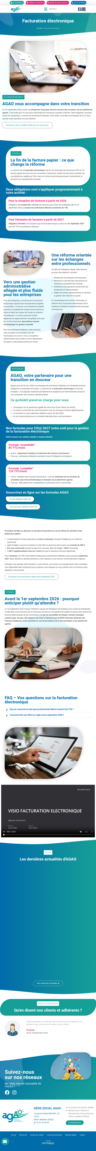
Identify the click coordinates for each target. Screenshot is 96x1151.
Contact (82, 1135)
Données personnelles (54, 1135)
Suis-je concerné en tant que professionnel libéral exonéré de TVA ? (42, 709)
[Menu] (45, 9)
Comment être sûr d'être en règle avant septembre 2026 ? (37, 715)
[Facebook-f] (79, 9)
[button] (48, 709)
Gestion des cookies (37, 1135)
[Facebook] (7, 1092)
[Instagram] (83, 9)
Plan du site (23, 1135)
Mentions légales (71, 1135)
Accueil (39, 28)
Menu (52, 8)
